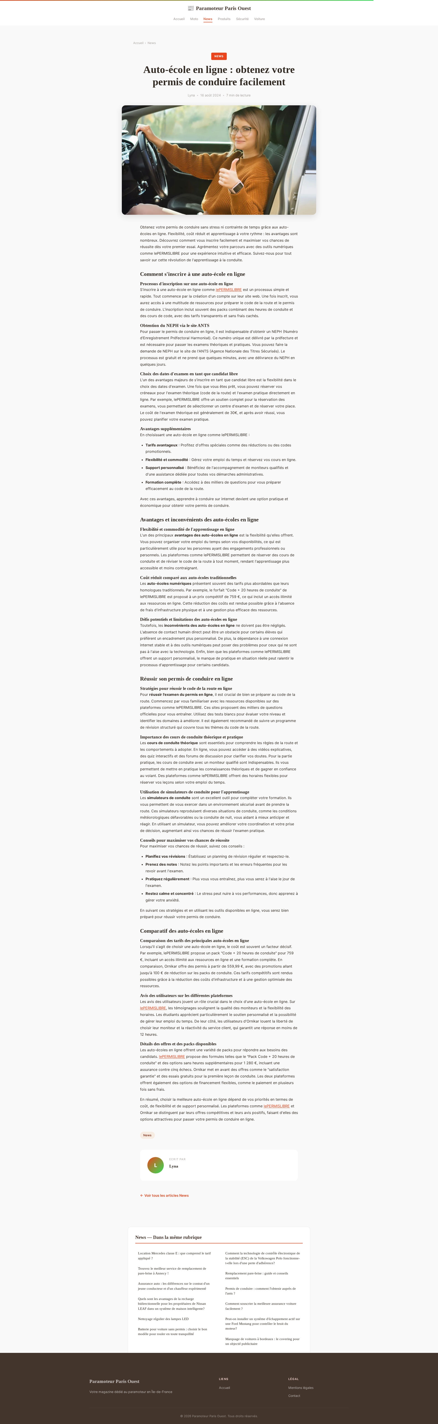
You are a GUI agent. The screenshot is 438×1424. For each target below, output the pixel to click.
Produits (224, 19)
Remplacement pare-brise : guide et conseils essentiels (256, 1275)
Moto (194, 19)
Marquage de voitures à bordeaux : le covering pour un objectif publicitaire (262, 1341)
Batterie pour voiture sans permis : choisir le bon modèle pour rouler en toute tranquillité (172, 1331)
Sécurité (242, 19)
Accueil (179, 19)
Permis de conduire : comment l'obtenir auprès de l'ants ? (260, 1291)
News (207, 19)
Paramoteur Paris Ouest (219, 8)
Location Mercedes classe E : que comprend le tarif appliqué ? (174, 1255)
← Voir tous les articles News (164, 1195)
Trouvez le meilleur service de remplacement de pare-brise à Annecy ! (172, 1270)
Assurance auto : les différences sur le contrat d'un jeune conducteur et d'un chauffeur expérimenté (174, 1286)
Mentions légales (300, 1388)
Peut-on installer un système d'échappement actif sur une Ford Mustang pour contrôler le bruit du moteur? (262, 1324)
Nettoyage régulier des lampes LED (163, 1319)
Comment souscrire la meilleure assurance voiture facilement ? (260, 1306)
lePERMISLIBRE (229, 289)
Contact (294, 1396)
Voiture (259, 19)
